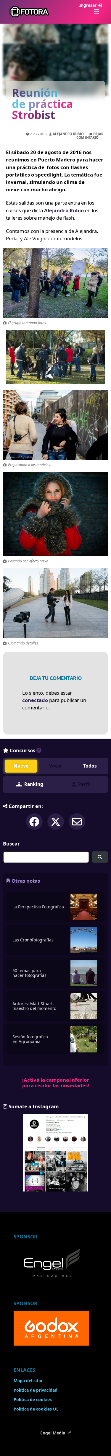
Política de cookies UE (36, 1409)
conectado (35, 700)
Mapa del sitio (28, 1380)
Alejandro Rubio (68, 134)
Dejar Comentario (89, 136)
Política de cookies (33, 1399)
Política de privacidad (35, 1390)
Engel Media (53, 1433)
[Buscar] (100, 857)
